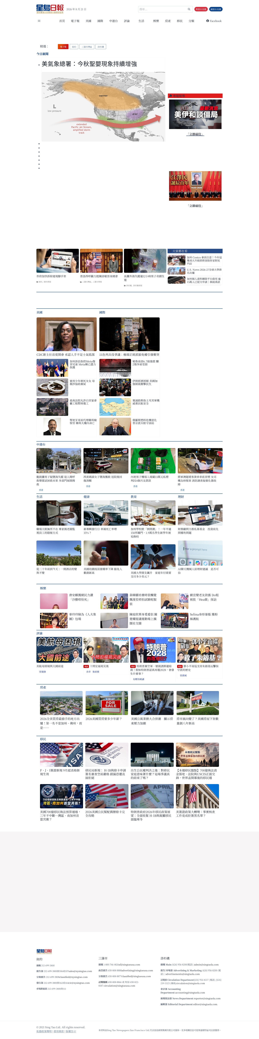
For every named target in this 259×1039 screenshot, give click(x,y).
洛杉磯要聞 (137, 285)
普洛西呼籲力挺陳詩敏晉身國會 (99, 276)
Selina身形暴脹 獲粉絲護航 (204, 616)
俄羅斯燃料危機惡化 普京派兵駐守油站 (144, 421)
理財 (181, 496)
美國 (88, 20)
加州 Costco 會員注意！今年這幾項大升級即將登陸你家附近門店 (204, 260)
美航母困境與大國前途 (49, 666)
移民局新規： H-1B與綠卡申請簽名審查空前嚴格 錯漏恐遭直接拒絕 (105, 774)
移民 (180, 20)
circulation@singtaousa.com (119, 985)
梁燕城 (183, 675)
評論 (39, 633)
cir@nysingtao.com (79, 982)
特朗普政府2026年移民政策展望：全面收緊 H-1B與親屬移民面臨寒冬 (151, 815)
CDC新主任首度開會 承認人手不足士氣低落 (66, 354)
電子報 (75, 20)
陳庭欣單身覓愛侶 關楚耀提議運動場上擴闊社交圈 (143, 618)
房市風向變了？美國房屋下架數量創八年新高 (198, 720)
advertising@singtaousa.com (137, 970)
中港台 (113, 20)
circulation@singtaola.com (190, 983)
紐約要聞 (47, 281)
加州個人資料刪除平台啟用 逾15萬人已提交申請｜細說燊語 (204, 280)
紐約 (40, 281)
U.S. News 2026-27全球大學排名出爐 (204, 271)
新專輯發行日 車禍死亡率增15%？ (100, 531)
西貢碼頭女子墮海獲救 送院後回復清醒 (102, 478)
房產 (168, 20)
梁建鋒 (42, 671)
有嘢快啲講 (138, 679)
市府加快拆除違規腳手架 (51, 276)
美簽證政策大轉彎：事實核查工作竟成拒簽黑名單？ (195, 813)
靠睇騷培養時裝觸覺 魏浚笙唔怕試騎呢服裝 (143, 599)
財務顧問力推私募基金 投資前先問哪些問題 (198, 531)
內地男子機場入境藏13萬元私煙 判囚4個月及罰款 (149, 478)
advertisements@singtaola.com (182, 973)
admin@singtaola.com (206, 964)
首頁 (62, 20)
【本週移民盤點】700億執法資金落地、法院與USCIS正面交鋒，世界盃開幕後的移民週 (196, 774)
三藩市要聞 (97, 281)
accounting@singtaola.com (190, 992)
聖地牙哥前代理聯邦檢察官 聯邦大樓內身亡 (83, 421)
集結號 (95, 671)
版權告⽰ (71, 1031)
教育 (134, 496)
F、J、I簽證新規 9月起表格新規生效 (60, 772)
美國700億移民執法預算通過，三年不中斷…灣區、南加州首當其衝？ (60, 815)
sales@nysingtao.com (80, 971)
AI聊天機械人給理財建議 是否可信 (198, 571)
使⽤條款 (59, 1031)
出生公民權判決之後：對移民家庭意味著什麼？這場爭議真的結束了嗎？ (150, 774)
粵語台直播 (201, 9)
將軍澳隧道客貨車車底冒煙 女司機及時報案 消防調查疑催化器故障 (197, 480)
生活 (39, 496)
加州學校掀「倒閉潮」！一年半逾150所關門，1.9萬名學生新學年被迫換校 (151, 532)
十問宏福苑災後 (96, 666)
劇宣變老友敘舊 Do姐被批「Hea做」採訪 (204, 597)
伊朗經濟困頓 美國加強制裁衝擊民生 (145, 382)
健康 (87, 496)
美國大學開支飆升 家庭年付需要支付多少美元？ (151, 574)
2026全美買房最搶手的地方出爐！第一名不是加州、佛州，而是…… (61, 723)
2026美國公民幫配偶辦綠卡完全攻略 (105, 813)
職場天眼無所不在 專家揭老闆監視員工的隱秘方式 (55, 531)
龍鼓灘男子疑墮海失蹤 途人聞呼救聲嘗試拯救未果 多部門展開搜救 (55, 480)
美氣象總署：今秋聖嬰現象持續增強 (89, 64)
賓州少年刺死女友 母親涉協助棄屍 (82, 382)
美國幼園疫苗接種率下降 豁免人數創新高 (103, 571)
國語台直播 (216, 9)
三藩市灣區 (86, 281)
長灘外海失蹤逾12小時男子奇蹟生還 (144, 278)
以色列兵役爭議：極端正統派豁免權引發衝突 (129, 354)
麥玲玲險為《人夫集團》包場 (82, 616)
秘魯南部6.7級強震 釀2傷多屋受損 (145, 363)
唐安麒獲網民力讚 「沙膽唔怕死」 (81, 597)
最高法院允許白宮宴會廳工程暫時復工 (83, 402)
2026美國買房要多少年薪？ (104, 718)
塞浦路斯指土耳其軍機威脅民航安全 (145, 402)
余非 (88, 671)
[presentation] (103, 106)
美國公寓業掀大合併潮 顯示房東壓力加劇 (152, 720)
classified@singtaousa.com (136, 976)
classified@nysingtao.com (73, 976)
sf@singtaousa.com (129, 964)
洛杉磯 (129, 285)
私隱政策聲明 (44, 1031)
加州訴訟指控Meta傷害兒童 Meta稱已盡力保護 (83, 364)
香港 (41, 489)
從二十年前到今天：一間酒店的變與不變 (56, 571)
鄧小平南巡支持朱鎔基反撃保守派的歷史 (198, 668)
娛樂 (156, 20)
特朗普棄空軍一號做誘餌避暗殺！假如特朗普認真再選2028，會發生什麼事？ (152, 670)
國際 (100, 20)
